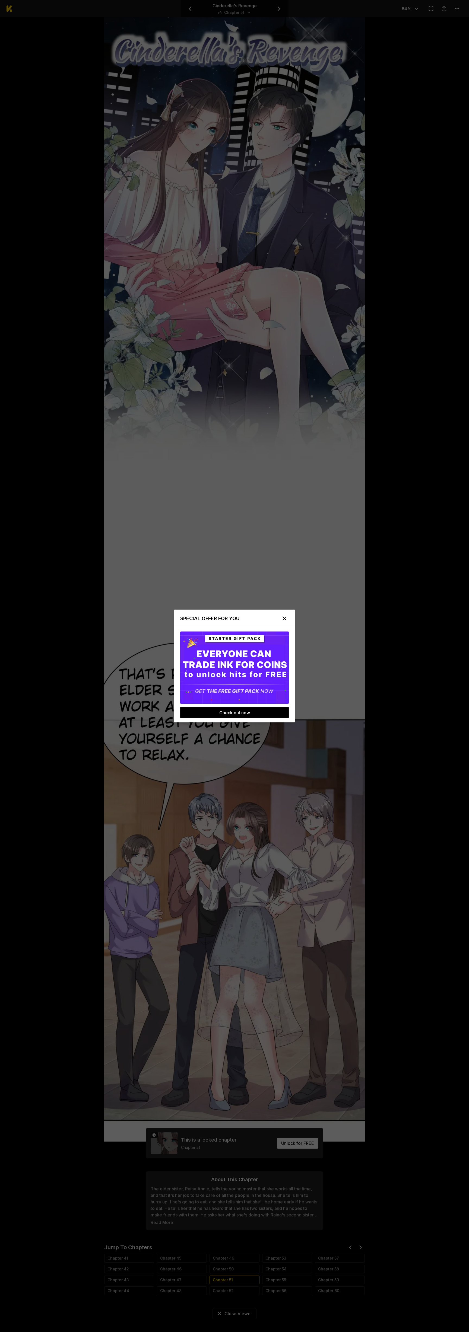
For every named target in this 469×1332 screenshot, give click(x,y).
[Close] (284, 618)
